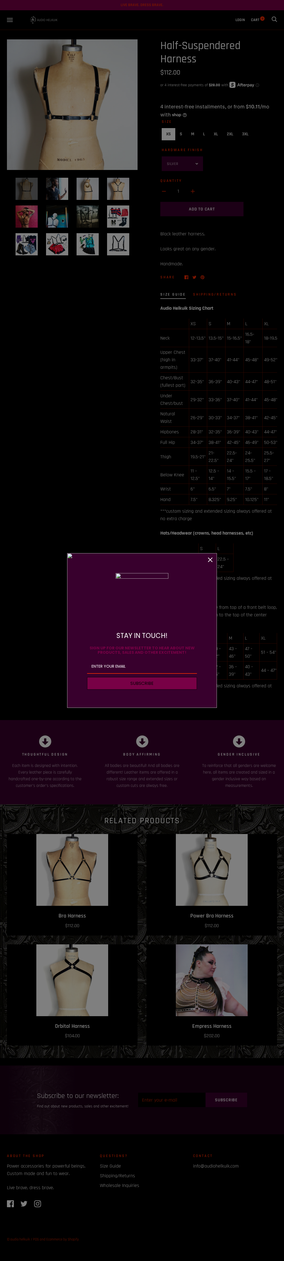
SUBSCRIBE (142, 683)
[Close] (210, 559)
